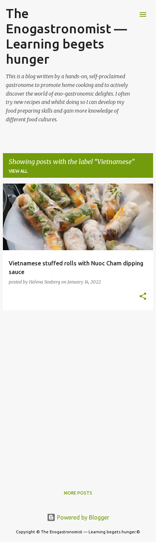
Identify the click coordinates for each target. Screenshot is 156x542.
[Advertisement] (78, 394)
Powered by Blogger (82, 517)
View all (18, 171)
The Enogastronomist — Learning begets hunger (66, 36)
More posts (78, 493)
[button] (143, 297)
